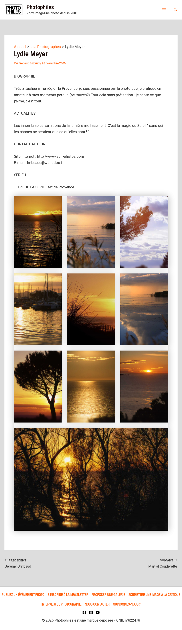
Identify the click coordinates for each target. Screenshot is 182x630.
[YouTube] (98, 612)
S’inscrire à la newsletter (68, 594)
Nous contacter (97, 604)
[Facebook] (84, 612)
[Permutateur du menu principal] (164, 10)
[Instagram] (91, 612)
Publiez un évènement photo (23, 594)
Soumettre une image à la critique (154, 594)
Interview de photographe (62, 604)
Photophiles (40, 7)
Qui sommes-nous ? (126, 604)
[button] (176, 9)
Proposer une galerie (108, 594)
